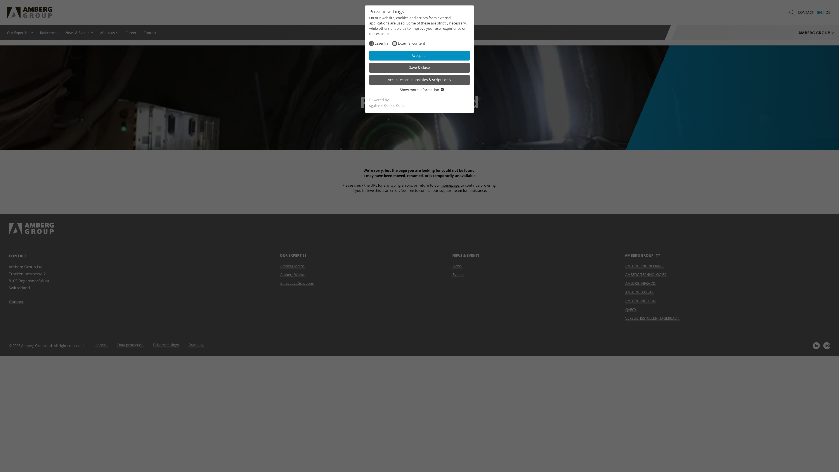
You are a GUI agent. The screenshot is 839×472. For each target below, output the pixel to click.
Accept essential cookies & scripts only (419, 79)
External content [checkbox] (411, 43)
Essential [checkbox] (382, 43)
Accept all (419, 55)
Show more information (419, 89)
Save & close (419, 67)
